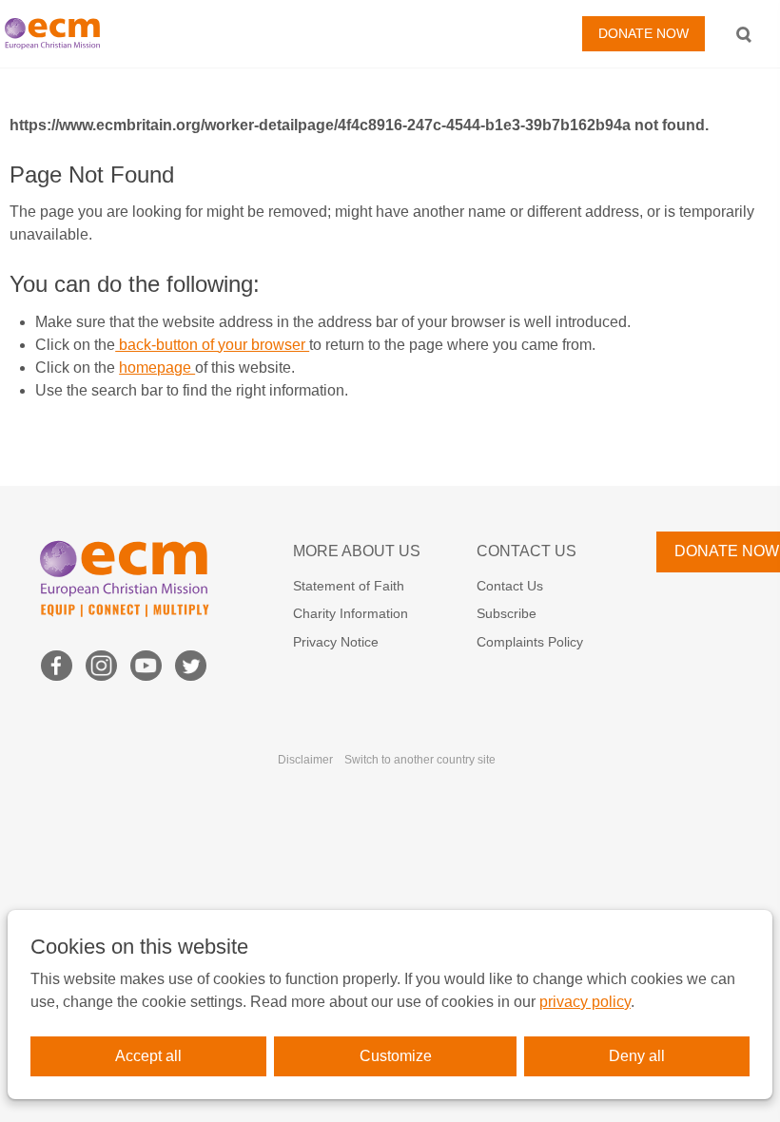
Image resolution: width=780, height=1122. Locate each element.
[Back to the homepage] (57, 33)
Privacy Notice (336, 641)
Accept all (148, 1056)
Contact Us (526, 551)
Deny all (637, 1056)
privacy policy (585, 1002)
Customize (396, 1056)
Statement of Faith (348, 585)
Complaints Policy (530, 641)
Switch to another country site (420, 759)
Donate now (643, 33)
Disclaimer (305, 759)
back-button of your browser (212, 345)
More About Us (356, 551)
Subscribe (506, 613)
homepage (157, 367)
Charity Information (350, 613)
